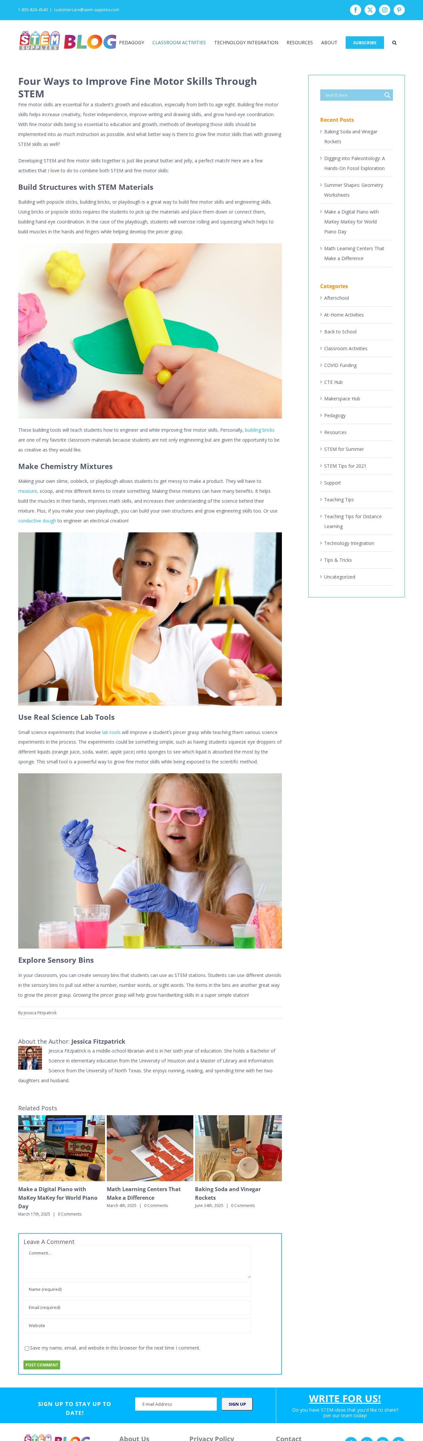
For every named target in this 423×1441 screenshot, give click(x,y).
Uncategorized (339, 577)
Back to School (340, 331)
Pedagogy (335, 415)
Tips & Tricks (338, 560)
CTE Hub (333, 382)
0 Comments (70, 1214)
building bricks (260, 430)
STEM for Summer (344, 449)
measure (27, 491)
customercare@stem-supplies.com (86, 10)
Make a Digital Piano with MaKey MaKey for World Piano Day (57, 1198)
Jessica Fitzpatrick (40, 1013)
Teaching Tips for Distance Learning (353, 521)
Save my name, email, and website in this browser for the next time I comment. (115, 1348)
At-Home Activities (344, 315)
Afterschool (336, 298)
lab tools (111, 732)
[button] (394, 42)
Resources (335, 432)
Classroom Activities (345, 348)
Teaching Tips (339, 499)
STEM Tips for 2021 (345, 466)
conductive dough (37, 521)
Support (332, 483)
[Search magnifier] (387, 95)
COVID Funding (340, 365)
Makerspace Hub (342, 398)
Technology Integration (349, 543)
